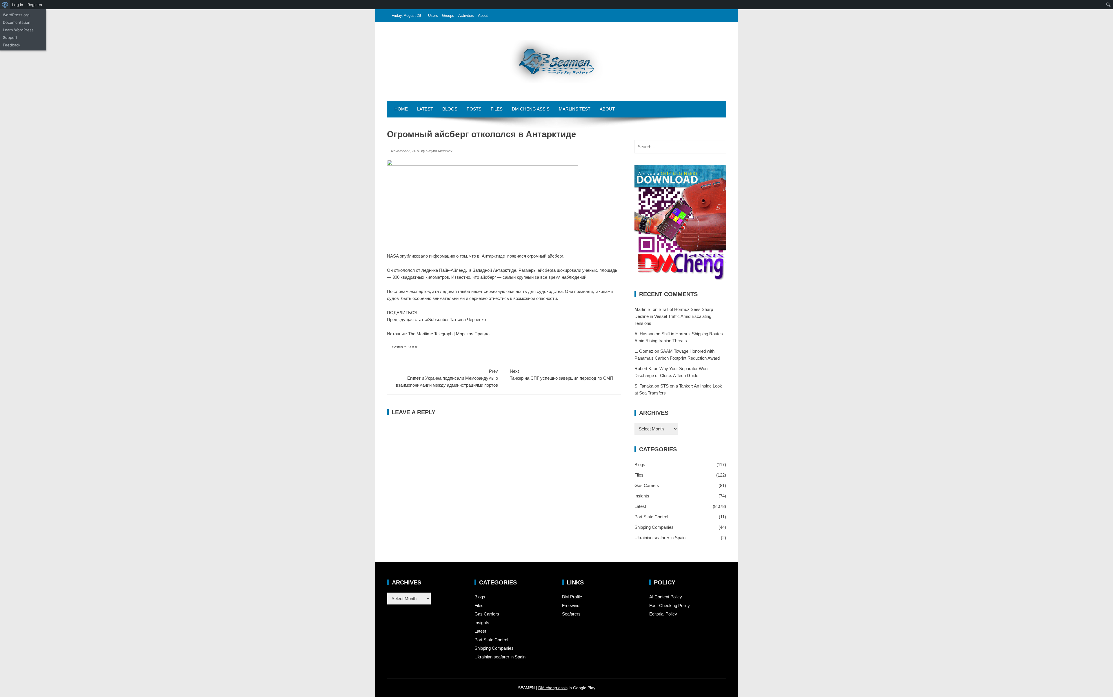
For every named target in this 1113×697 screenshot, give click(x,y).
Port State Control (651, 516)
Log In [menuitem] (17, 4)
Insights (641, 495)
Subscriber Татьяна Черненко (457, 319)
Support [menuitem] (10, 37)
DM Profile (572, 596)
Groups (448, 15)
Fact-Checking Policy (669, 605)
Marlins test (574, 108)
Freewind (570, 605)
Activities (466, 15)
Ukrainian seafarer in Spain (659, 537)
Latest (425, 108)
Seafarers (571, 613)
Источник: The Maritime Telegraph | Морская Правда (438, 333)
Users (433, 15)
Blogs (449, 108)
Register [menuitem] (35, 4)
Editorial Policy (663, 613)
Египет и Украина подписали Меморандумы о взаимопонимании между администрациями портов (447, 378)
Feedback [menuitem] (11, 45)
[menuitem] (5, 4)
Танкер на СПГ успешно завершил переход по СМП (561, 375)
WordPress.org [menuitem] (16, 14)
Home (401, 108)
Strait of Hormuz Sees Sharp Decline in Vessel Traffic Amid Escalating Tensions (673, 316)
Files (497, 108)
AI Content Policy (665, 596)
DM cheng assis (553, 687)
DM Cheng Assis (531, 108)
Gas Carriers (646, 485)
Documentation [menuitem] (16, 22)
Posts (474, 108)
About (483, 15)
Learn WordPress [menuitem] (18, 30)
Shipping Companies (654, 527)
